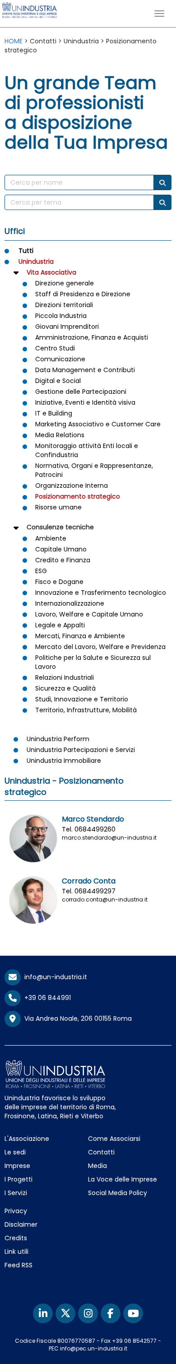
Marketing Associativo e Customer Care (98, 424)
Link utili (16, 1251)
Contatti (101, 1152)
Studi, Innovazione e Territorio (81, 699)
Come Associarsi (114, 1138)
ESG (41, 570)
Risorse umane (58, 507)
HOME (14, 41)
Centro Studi (55, 348)
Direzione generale (64, 283)
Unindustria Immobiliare (64, 760)
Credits (16, 1238)
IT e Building (53, 413)
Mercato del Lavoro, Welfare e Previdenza (100, 646)
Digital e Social (58, 380)
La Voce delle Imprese (122, 1179)
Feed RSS (18, 1265)
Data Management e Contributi (85, 369)
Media (97, 1165)
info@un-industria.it (54, 976)
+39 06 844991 (46, 997)
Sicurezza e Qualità (65, 688)
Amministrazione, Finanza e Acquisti (91, 337)
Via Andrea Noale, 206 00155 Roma (76, 1018)
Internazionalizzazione (69, 603)
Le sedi (15, 1152)
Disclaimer (21, 1224)
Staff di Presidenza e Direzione (82, 294)
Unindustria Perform (58, 738)
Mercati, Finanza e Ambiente (80, 635)
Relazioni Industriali (64, 677)
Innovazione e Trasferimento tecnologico (100, 592)
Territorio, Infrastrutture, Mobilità (86, 710)
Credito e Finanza (62, 560)
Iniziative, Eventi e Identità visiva (85, 402)
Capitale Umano (61, 549)
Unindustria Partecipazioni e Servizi (81, 749)
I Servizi (16, 1192)
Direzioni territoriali (64, 304)
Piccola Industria (61, 315)
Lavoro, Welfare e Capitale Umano (89, 614)
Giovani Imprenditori (67, 326)
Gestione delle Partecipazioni (80, 391)
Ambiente (50, 538)
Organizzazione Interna (71, 485)
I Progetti (18, 1179)
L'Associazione (27, 1138)
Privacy (16, 1210)
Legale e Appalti (60, 625)
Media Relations (59, 434)
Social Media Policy (117, 1192)
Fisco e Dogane (59, 581)
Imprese (17, 1165)
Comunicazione (60, 359)
